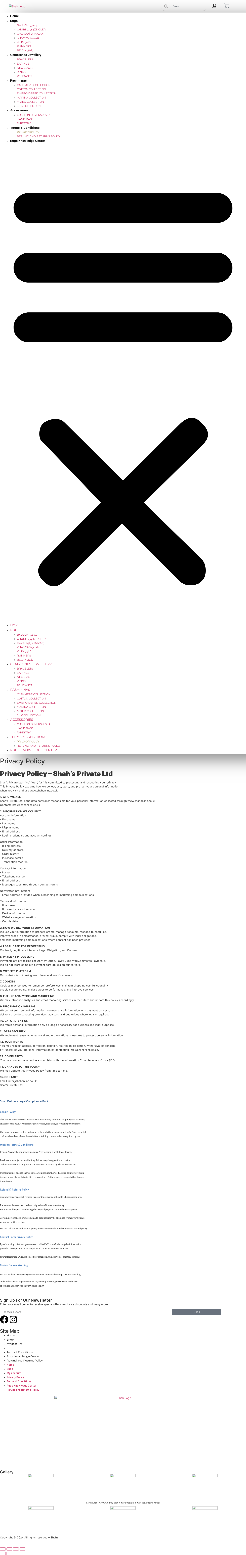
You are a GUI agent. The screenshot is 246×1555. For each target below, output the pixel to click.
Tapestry (24, 123)
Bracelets (25, 59)
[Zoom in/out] (3, 1548)
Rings (21, 72)
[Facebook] (4, 1319)
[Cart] (226, 5)
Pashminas (18, 80)
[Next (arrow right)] (9, 1553)
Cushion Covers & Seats (35, 115)
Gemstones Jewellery (26, 55)
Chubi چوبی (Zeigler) (32, 29)
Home (14, 16)
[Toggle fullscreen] (9, 1548)
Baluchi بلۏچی (27, 25)
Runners (24, 46)
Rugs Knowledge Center (27, 141)
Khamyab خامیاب (28, 37)
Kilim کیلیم (24, 42)
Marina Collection (31, 97)
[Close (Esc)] (22, 1548)
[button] (123, 383)
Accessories (19, 110)
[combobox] (184, 6)
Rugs (14, 21)
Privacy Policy (28, 132)
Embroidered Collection (36, 93)
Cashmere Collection (34, 85)
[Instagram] (13, 1319)
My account (14, 1343)
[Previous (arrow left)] (3, 1553)
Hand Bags (25, 119)
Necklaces (25, 67)
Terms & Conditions (24, 128)
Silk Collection (29, 106)
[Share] (16, 1548)
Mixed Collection (30, 101)
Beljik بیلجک (25, 50)
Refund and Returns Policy (38, 136)
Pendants (24, 76)
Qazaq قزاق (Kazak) (30, 33)
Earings (23, 63)
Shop (10, 1339)
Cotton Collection (31, 89)
